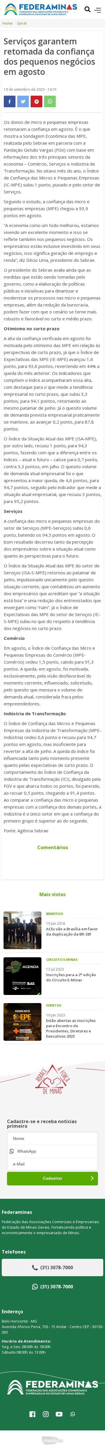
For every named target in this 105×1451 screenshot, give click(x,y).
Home (7, 23)
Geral (21, 23)
